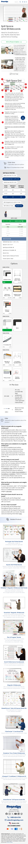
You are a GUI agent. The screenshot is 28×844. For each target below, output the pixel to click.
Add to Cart (18, 221)
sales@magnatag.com (21, 54)
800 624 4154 (17, 53)
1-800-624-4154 (15, 817)
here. (20, 513)
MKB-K (6, 412)
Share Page (15, 74)
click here (9, 491)
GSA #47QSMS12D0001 (14, 825)
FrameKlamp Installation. (8, 474)
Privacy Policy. (10, 842)
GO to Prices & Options (12, 42)
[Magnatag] (14, 806)
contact (16, 51)
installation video (8, 468)
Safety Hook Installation (18, 472)
